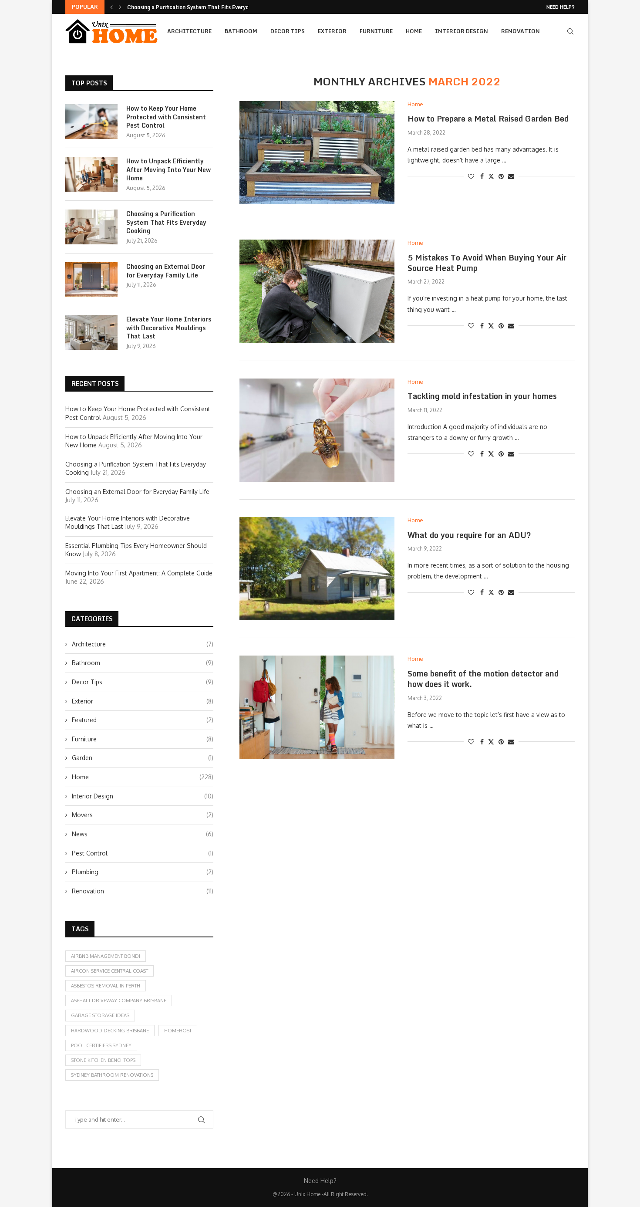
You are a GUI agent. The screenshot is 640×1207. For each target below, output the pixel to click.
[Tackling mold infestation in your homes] (316, 430)
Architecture (189, 31)
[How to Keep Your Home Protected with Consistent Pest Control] (91, 121)
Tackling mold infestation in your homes (482, 395)
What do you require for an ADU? (469, 534)
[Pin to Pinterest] (501, 176)
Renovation (520, 31)
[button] (111, 7)
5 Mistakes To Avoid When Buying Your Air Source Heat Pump (487, 262)
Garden (142, 757)
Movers (142, 814)
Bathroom (241, 31)
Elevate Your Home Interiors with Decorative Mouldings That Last (168, 328)
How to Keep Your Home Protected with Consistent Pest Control (166, 117)
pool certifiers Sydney (101, 1045)
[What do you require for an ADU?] (316, 568)
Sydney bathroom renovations (112, 1075)
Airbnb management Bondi (105, 956)
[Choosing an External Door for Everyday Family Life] (91, 279)
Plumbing (142, 872)
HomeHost (178, 1031)
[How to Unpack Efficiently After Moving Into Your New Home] (91, 174)
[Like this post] (471, 176)
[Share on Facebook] (482, 176)
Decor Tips (287, 31)
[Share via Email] (511, 176)
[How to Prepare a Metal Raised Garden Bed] (316, 152)
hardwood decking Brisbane (110, 1031)
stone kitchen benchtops (103, 1060)
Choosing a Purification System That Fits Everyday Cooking (201, 7)
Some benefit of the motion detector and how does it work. (483, 678)
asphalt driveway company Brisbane (118, 1000)
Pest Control (142, 853)
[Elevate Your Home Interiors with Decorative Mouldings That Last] (91, 332)
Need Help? (560, 7)
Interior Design (461, 31)
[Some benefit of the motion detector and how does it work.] (316, 707)
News (142, 834)
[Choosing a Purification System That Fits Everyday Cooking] (91, 227)
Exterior (332, 31)
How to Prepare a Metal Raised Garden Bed (488, 118)
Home (414, 31)
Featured (142, 720)
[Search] (570, 31)
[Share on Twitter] (491, 176)
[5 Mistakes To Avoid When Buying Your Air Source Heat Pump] (316, 291)
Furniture (376, 31)
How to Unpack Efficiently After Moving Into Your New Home (168, 170)
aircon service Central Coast (109, 971)
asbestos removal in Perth (105, 986)
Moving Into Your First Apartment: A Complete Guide (138, 573)
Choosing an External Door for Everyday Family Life (165, 270)
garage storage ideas (100, 1015)
